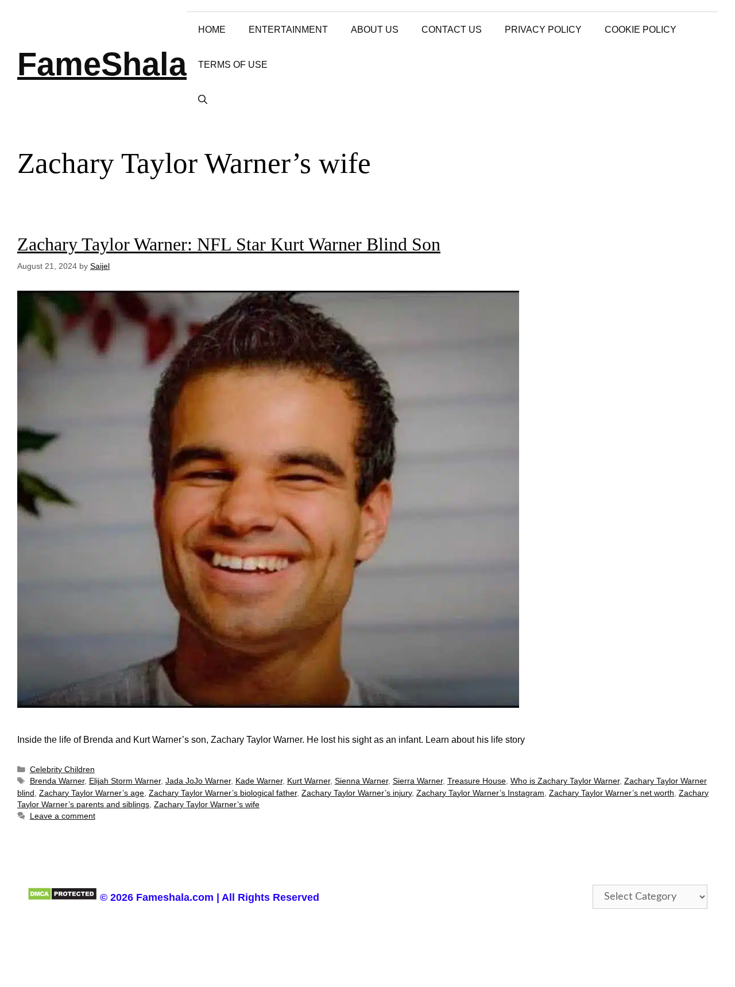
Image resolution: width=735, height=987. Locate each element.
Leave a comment (62, 816)
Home (212, 29)
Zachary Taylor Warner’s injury (356, 793)
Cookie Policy (640, 29)
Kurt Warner (308, 781)
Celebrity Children (62, 769)
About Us (375, 29)
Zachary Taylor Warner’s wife (207, 804)
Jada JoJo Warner (198, 781)
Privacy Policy (543, 29)
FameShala (102, 64)
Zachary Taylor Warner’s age (91, 793)
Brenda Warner (57, 781)
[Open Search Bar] (203, 99)
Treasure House (476, 781)
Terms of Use (233, 65)
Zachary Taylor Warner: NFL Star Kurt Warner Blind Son (228, 244)
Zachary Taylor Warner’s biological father (223, 793)
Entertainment (288, 29)
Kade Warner (259, 781)
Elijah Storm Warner (125, 781)
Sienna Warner (361, 781)
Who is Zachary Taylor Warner (565, 781)
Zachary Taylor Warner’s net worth (611, 793)
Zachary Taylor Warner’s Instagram (480, 793)
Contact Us (451, 29)
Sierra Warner (418, 781)
